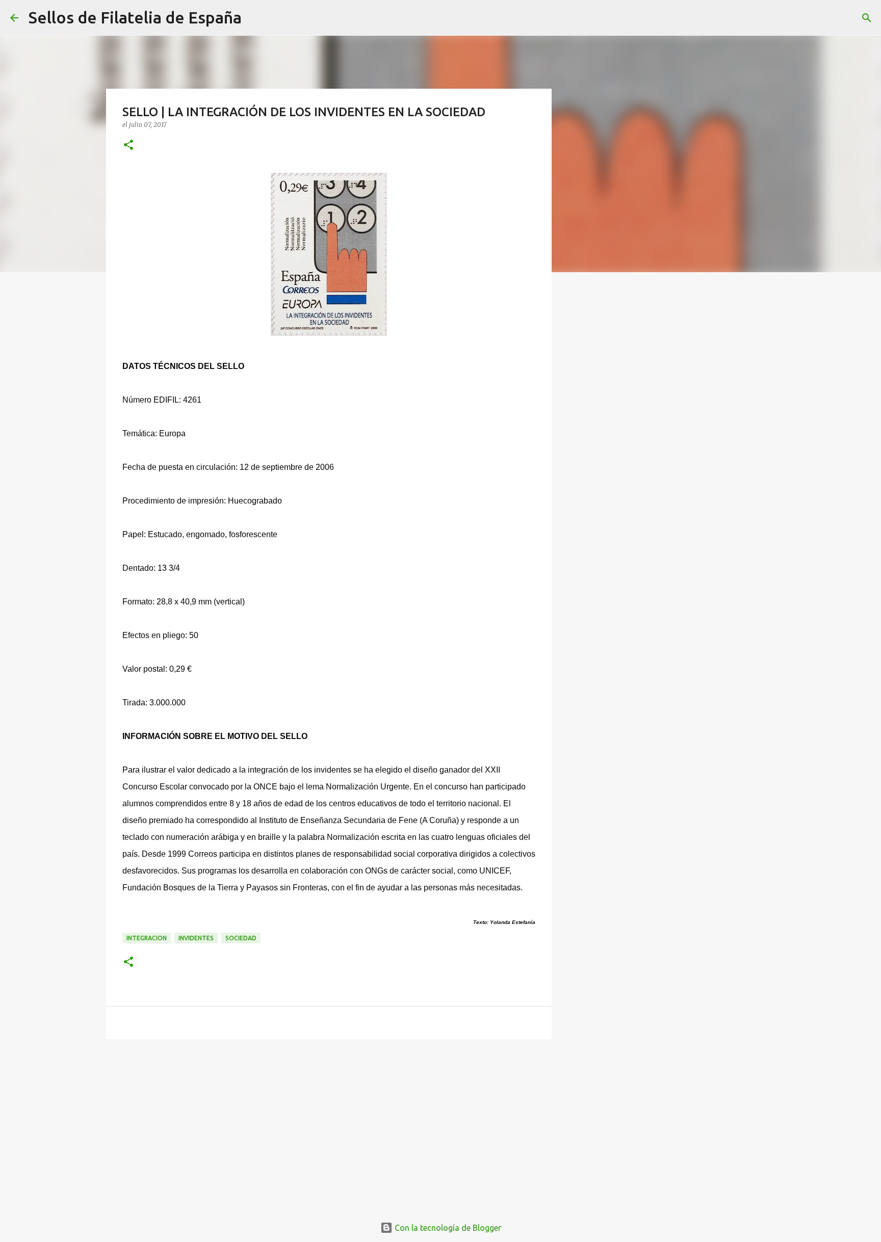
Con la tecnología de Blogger (447, 1227)
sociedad (240, 938)
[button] (128, 145)
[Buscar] (256, 18)
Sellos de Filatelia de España (135, 17)
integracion (146, 938)
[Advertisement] (329, 1125)
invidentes (196, 938)
